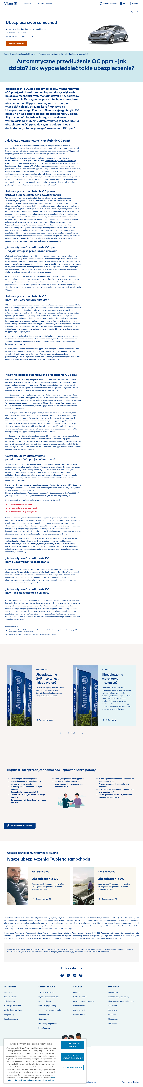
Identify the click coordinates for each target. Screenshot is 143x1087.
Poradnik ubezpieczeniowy (118, 997)
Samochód (8, 992)
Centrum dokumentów (122, 923)
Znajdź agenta (44, 1028)
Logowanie (27, 3)
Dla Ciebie (41, 3)
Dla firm (49, 3)
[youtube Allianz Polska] (74, 975)
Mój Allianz (112, 1024)
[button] (135, 12)
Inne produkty (9, 1015)
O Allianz (76, 992)
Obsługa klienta (44, 1001)
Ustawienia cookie (72, 1067)
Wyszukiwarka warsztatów (48, 997)
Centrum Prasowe (80, 997)
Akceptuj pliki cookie (72, 1045)
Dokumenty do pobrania (47, 1024)
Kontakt (136, 1082)
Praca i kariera (79, 1006)
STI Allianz (112, 1015)
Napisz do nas (43, 1015)
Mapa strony (113, 992)
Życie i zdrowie (9, 1001)
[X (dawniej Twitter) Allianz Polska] (81, 975)
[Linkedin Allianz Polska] (68, 975)
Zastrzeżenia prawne (88, 1082)
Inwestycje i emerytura (12, 1006)
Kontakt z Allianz (79, 1015)
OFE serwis (112, 1006)
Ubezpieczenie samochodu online (121, 1001)
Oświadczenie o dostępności (84, 1001)
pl (124, 4)
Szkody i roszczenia (46, 992)
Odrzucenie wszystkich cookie (73, 1056)
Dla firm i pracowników (13, 1010)
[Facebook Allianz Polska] (62, 975)
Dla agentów (113, 1019)
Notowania (42, 1019)
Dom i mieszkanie (10, 997)
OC (34, 169)
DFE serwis (112, 1010)
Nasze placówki (79, 1010)
